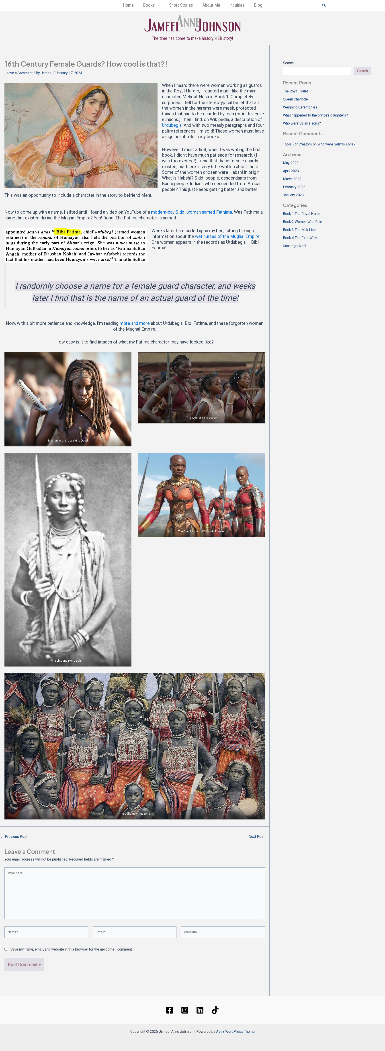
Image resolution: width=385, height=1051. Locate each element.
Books (149, 5)
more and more (135, 323)
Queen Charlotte (295, 99)
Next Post (259, 836)
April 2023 (291, 171)
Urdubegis (172, 125)
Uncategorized (294, 246)
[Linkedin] (200, 1010)
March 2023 (292, 179)
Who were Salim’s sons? (302, 123)
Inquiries (237, 5)
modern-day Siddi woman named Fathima (191, 212)
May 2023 (291, 163)
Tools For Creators (297, 144)
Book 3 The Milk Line (299, 230)
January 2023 (293, 195)
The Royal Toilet (295, 91)
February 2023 (294, 187)
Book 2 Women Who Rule (302, 222)
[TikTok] (215, 1010)
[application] (157, 5)
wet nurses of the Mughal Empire (227, 236)
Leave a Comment (18, 73)
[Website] (223, 933)
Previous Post (13, 836)
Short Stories (181, 5)
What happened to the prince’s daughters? (315, 115)
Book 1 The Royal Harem (302, 214)
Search (288, 63)
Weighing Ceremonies (300, 107)
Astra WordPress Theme (235, 1031)
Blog (258, 5)
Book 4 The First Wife (300, 238)
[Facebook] (170, 1010)
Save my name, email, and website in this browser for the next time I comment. (71, 949)
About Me (211, 5)
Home (128, 5)
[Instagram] (185, 1010)
